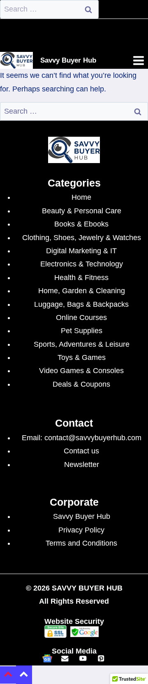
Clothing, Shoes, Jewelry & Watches (81, 237)
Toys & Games (82, 357)
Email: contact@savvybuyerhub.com (81, 438)
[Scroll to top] (8, 675)
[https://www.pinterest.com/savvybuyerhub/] (101, 658)
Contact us (81, 451)
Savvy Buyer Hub (81, 516)
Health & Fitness (81, 277)
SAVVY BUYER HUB (87, 588)
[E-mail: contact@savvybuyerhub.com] (65, 658)
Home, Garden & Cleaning (81, 291)
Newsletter (81, 464)
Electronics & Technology (81, 264)
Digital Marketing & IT (81, 251)
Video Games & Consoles (81, 371)
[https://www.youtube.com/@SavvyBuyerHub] (83, 658)
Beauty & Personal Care (81, 211)
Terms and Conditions (81, 543)
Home (81, 197)
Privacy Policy (81, 530)
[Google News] (47, 658)
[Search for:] (49, 9)
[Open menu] (138, 60)
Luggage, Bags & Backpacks (81, 304)
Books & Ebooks (81, 224)
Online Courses (81, 317)
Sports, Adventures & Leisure (82, 344)
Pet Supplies (81, 331)
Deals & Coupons (81, 384)
